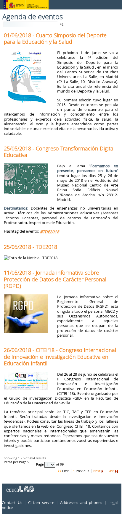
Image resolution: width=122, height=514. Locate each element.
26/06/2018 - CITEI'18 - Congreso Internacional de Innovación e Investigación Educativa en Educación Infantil (60, 356)
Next (96, 471)
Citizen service (41, 502)
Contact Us (12, 502)
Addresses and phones (81, 502)
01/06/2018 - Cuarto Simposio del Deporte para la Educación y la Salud (55, 38)
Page (40, 465)
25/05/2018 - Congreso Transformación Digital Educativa (59, 151)
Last (110, 471)
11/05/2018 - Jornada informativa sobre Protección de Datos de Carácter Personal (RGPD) (55, 279)
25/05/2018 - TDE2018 (30, 246)
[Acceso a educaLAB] (20, 486)
